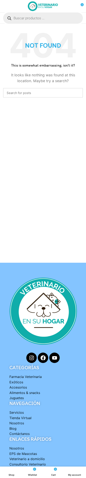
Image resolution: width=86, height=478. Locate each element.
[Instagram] (31, 358)
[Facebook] (43, 358)
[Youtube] (54, 358)
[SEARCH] (77, 93)
